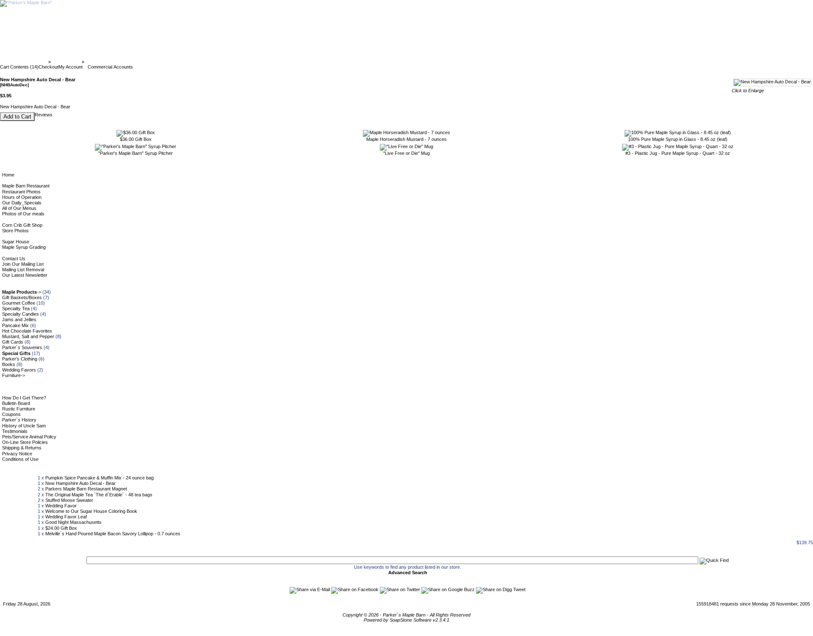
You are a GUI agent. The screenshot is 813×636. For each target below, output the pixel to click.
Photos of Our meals (23, 213)
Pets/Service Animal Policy (29, 436)
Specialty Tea (16, 308)
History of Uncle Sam (24, 425)
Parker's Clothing (19, 358)
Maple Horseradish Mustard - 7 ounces (406, 139)
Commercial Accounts (110, 66)
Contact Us (13, 258)
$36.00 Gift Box (136, 139)
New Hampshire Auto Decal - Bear (80, 483)
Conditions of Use (20, 459)
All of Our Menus (19, 208)
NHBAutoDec (100, 61)
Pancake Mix (15, 325)
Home (8, 174)
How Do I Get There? (24, 397)
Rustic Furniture (18, 408)
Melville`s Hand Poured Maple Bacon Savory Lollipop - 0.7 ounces (112, 533)
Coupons (11, 414)
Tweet (519, 589)
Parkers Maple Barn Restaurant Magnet (86, 488)
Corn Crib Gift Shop (22, 225)
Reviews (44, 114)
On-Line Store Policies (25, 442)
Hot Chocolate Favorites (27, 330)
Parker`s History (19, 419)
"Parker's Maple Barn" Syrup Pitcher (135, 153)
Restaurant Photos (21, 191)
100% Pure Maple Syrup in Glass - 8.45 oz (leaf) (677, 139)
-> (21, 292)
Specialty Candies (20, 314)
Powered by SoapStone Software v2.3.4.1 (406, 619)
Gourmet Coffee (18, 303)
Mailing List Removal (23, 269)
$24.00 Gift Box (61, 528)
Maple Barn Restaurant (26, 185)
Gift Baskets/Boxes (22, 297)
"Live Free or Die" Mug (406, 153)
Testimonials (15, 431)
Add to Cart (17, 116)
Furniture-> (13, 375)
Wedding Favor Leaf (66, 516)
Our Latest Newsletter (24, 275)
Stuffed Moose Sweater (69, 500)
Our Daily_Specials (21, 202)
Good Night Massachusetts (73, 522)
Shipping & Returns (21, 447)
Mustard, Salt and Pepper (28, 336)
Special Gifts (66, 61)
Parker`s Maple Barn (25, 61)
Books (8, 364)
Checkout (48, 66)
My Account (70, 66)
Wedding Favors (19, 369)
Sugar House (15, 241)
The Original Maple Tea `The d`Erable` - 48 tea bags (98, 494)
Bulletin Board (16, 403)
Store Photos (15, 230)
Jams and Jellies (19, 319)
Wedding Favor (61, 505)
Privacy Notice (17, 453)
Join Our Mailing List (23, 264)
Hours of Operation (21, 197)
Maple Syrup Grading (24, 247)
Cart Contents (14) (19, 66)
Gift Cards (12, 341)
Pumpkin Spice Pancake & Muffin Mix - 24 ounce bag (99, 477)
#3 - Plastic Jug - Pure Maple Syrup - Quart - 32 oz (677, 153)
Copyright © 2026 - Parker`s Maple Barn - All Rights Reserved (406, 614)
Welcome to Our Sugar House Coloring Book (91, 511)
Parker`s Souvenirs (22, 347)
